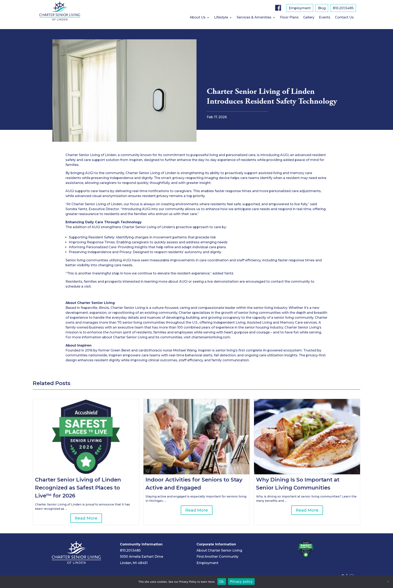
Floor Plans (289, 17)
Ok (221, 581)
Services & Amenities (254, 17)
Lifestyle (221, 17)
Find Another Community (217, 557)
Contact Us (344, 17)
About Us (198, 17)
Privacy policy (241, 581)
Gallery (308, 17)
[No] (388, 581)
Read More (86, 518)
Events (324, 17)
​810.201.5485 (343, 8)
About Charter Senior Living (219, 550)
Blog (322, 8)
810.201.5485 (130, 550)
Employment (300, 8)
